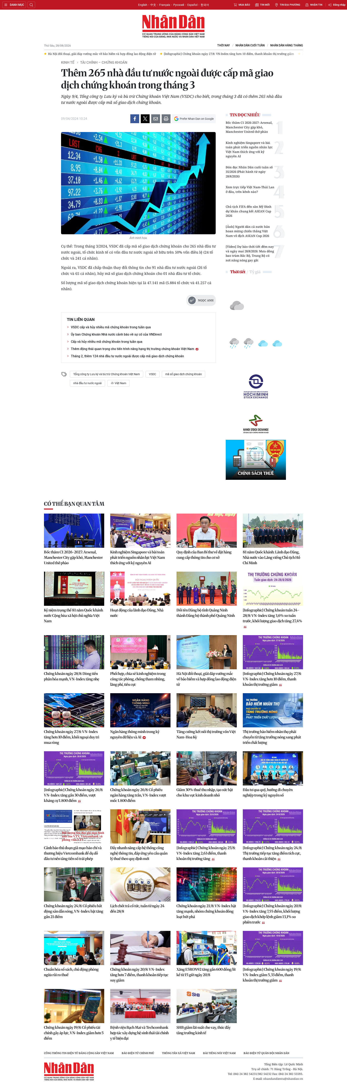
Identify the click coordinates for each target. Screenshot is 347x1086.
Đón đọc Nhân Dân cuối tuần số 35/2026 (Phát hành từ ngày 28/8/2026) (249, 171)
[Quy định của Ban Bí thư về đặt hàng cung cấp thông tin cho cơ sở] (207, 531)
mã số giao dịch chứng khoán (183, 374)
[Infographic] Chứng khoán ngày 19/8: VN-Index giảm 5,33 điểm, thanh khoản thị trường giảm (272, 975)
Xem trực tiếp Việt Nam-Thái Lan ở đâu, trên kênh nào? (250, 189)
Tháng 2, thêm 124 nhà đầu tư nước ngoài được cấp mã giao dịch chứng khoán (127, 356)
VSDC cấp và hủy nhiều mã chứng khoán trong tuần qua (111, 327)
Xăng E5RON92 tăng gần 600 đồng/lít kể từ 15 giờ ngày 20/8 (206, 972)
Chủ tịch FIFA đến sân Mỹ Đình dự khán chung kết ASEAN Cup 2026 (248, 211)
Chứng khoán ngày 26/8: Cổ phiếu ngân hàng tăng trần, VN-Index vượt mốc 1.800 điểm (138, 795)
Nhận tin (316, 4)
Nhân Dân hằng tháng (286, 45)
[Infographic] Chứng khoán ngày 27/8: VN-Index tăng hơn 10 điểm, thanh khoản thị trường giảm (272, 679)
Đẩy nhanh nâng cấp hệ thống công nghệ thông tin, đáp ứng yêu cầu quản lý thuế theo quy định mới (138, 853)
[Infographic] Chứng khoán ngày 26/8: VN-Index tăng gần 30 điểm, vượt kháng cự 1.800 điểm (73, 795)
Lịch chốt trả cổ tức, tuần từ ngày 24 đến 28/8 (137, 909)
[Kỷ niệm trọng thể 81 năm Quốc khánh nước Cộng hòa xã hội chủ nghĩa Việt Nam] (74, 589)
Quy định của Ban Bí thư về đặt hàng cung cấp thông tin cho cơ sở (204, 555)
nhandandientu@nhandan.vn (283, 1079)
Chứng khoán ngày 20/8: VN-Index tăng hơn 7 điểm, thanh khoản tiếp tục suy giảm (139, 975)
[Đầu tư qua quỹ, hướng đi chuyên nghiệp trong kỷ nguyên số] (273, 768)
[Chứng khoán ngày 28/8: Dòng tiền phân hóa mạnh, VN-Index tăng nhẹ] (74, 652)
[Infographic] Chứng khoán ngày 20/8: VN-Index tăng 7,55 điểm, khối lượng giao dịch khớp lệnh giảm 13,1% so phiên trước (272, 914)
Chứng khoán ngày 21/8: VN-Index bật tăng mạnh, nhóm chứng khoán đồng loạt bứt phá (206, 911)
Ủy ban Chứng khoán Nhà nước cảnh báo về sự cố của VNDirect (116, 334)
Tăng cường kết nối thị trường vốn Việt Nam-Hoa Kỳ (206, 734)
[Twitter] (145, 118)
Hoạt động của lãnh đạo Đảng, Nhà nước (136, 613)
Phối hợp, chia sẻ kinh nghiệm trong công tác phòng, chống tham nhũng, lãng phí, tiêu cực (138, 679)
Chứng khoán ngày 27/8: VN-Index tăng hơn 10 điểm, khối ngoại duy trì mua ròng (71, 737)
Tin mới (265, 4)
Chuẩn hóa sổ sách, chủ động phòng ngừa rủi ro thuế (71, 972)
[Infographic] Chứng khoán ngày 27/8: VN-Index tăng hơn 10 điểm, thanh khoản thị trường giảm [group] (113, 54)
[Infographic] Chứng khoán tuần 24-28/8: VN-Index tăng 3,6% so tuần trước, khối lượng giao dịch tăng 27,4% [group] (259, 54)
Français (164, 4)
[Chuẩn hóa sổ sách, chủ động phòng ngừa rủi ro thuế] (74, 948)
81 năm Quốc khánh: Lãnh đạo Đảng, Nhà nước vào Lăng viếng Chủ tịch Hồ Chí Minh (271, 557)
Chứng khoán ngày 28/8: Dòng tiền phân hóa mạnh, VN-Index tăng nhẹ (71, 676)
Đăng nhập (339, 4)
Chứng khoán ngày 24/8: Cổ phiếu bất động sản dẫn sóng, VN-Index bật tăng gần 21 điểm (73, 911)
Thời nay (223, 45)
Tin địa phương (290, 4)
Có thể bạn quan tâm (74, 504)
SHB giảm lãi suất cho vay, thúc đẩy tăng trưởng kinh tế (204, 1030)
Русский (178, 4)
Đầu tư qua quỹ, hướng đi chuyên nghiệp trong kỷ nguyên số (268, 792)
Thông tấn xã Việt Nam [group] (178, 1053)
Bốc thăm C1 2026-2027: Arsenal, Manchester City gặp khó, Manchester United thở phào (249, 127)
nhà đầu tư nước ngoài (87, 383)
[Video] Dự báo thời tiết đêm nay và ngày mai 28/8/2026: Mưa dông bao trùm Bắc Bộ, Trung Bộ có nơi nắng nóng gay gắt (250, 253)
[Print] (166, 118)
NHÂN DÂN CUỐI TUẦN (250, 45)
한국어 (205, 4)
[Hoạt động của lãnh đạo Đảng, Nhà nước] (140, 589)
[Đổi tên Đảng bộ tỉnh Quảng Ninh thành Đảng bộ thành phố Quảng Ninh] (207, 589)
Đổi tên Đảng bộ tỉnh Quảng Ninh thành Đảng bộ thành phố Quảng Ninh (206, 613)
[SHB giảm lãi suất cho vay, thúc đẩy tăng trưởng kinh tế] (207, 1006)
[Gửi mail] (155, 118)
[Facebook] (134, 118)
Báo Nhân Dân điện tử (173, 26)
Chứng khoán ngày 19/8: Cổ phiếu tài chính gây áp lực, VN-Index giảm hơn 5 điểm (74, 1033)
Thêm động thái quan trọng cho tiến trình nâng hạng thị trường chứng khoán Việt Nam (133, 349)
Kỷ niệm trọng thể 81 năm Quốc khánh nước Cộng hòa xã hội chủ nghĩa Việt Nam (73, 615)
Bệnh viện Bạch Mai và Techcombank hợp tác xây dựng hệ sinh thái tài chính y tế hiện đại (139, 1033)
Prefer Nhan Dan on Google (197, 118)
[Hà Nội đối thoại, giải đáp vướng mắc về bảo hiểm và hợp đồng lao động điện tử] (207, 652)
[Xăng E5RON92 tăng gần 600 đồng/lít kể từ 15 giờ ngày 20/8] (207, 948)
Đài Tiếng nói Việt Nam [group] (219, 1053)
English (142, 4)
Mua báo (244, 4)
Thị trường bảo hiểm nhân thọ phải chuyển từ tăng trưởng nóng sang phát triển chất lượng (272, 737)
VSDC (152, 374)
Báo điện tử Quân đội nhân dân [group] (266, 1053)
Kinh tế (67, 62)
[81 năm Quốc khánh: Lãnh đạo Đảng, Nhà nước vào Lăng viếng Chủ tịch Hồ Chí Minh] (273, 531)
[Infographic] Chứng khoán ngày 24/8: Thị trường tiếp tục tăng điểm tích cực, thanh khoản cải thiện (272, 853)
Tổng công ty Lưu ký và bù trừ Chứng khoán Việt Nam (106, 374)
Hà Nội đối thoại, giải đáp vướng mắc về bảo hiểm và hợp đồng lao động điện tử (206, 679)
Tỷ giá (254, 271)
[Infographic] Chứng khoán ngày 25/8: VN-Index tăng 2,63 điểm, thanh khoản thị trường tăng (206, 853)
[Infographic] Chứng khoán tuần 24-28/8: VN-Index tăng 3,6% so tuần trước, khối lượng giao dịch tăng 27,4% (272, 615)
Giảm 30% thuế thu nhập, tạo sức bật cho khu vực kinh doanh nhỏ (205, 792)
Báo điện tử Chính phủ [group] (138, 1053)
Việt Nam (120, 383)
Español (192, 4)
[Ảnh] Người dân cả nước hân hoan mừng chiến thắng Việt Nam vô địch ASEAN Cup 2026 (248, 231)
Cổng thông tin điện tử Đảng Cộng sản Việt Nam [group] (79, 1053)
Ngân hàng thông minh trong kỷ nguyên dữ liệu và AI (134, 734)
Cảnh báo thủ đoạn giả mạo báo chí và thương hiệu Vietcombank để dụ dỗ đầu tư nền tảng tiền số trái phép (73, 853)
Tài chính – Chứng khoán (103, 62)
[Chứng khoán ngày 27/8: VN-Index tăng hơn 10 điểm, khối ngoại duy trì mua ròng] (74, 710)
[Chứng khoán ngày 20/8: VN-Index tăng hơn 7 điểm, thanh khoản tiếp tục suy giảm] (140, 948)
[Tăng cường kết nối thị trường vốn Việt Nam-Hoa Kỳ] (207, 710)
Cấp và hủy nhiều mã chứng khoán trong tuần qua (106, 342)
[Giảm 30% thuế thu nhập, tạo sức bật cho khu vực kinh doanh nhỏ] (207, 768)
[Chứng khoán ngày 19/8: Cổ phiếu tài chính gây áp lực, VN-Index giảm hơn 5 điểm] (74, 1006)
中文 (153, 4)
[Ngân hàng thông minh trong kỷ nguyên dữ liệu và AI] (140, 710)
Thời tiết (237, 271)
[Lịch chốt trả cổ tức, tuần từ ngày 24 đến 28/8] (140, 884)
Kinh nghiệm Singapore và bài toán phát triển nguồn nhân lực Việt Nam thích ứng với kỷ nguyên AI (249, 149)
